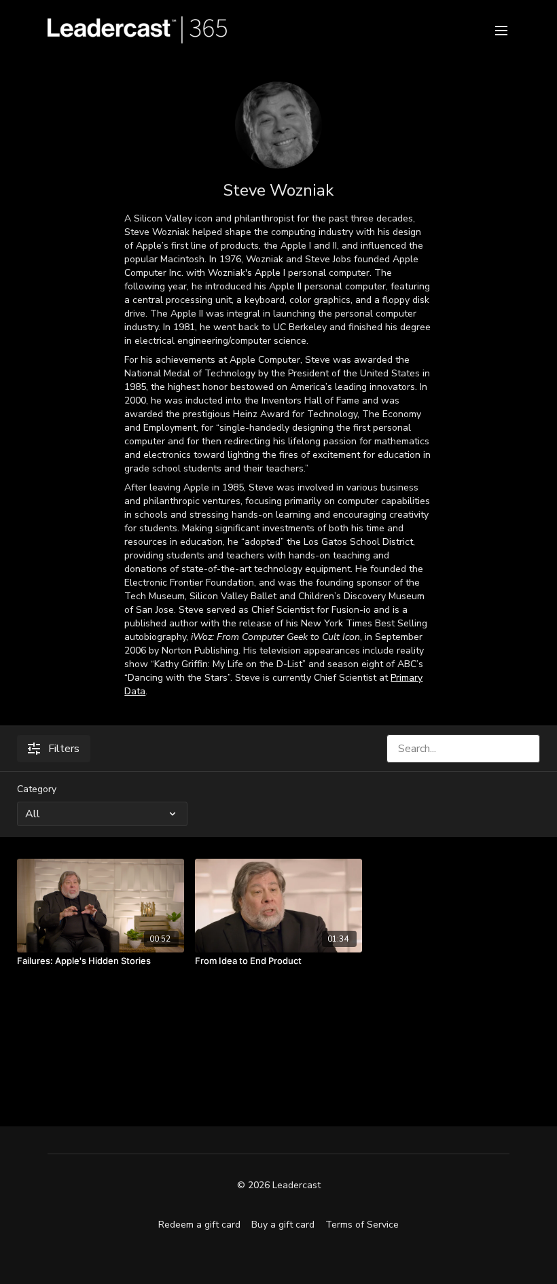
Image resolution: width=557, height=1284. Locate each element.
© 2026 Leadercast (279, 1185)
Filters (63, 748)
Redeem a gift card (199, 1224)
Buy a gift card (283, 1224)
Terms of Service (362, 1224)
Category (36, 789)
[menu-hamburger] (501, 29)
